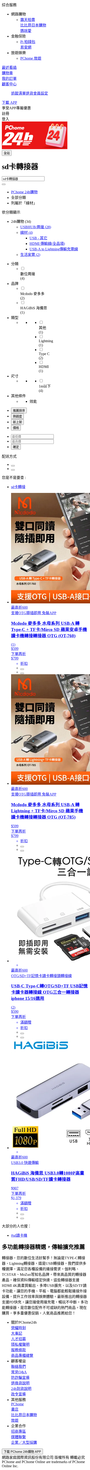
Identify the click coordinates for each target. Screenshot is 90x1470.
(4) (26, 232)
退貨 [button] (29, 93)
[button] (45, 31)
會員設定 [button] (40, 93)
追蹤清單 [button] (18, 93)
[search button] (4, 184)
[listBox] (45, 456)
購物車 (7, 73)
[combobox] (45, 168)
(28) (35, 227)
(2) (30, 255)
